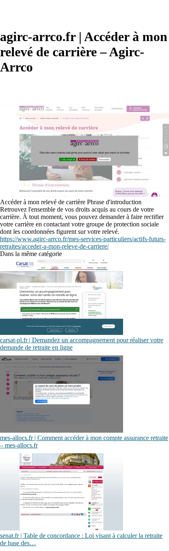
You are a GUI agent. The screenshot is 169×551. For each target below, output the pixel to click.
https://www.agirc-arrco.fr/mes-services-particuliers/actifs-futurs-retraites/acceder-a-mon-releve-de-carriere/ (83, 242)
